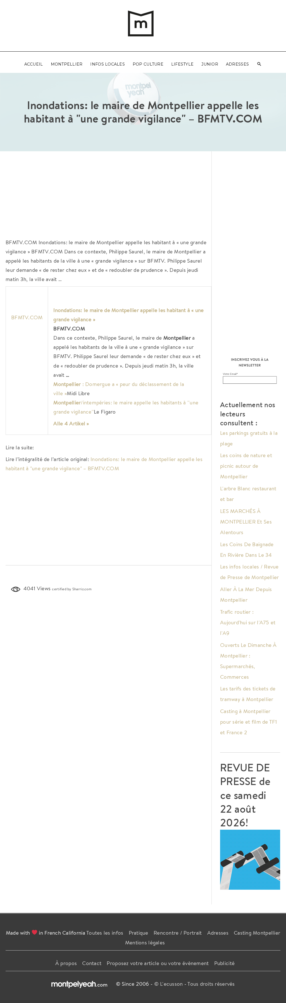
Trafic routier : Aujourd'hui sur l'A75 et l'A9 (247, 622)
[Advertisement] (108, 193)
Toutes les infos (104, 932)
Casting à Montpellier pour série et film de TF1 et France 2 (248, 721)
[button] (259, 64)
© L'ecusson (168, 983)
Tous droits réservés (211, 983)
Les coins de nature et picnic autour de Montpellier (246, 466)
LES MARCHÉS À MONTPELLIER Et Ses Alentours (246, 521)
